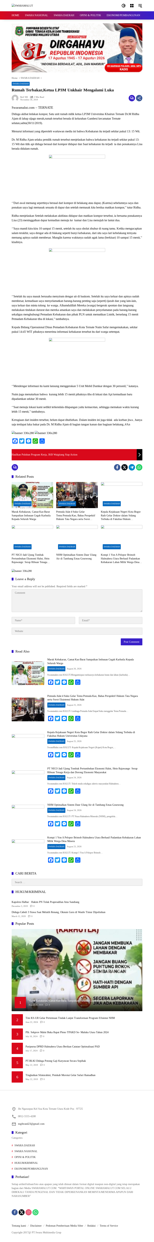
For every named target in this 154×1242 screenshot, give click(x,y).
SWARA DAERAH (21, 84)
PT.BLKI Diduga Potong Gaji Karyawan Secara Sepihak (56, 1060)
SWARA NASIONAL (26, 1151)
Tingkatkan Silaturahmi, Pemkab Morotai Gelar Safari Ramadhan (60, 1075)
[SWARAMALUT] (22, 5)
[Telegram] (132, 467)
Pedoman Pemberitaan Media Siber (64, 1225)
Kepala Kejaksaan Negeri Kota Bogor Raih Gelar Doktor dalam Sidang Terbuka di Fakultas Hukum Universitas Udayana (121, 515)
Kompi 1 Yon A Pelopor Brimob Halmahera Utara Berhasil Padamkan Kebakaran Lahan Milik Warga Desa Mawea (120, 558)
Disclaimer (36, 1225)
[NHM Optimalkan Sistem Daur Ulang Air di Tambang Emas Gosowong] (77, 538)
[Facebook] (117, 467)
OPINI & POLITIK (25, 1157)
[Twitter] (124, 467)
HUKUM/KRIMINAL (26, 1163)
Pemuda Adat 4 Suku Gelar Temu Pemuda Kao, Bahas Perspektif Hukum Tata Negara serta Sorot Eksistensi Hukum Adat (75, 515)
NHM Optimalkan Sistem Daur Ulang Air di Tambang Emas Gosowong (76, 556)
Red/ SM (24, 97)
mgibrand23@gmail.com (31, 1123)
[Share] (139, 98)
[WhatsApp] (139, 467)
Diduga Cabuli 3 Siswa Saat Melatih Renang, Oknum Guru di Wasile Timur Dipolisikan (58, 912)
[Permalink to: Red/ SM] (16, 98)
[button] (123, 5)
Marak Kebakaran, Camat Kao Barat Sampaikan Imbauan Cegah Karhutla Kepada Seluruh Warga (31, 515)
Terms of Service (109, 1225)
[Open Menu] (132, 5)
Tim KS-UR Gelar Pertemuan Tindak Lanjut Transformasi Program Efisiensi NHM (70, 1018)
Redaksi (91, 1225)
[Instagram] (29, 1212)
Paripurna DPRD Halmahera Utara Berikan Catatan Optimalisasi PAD (63, 1046)
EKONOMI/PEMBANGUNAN (31, 1168)
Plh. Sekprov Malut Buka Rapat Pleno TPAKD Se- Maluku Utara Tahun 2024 (67, 1032)
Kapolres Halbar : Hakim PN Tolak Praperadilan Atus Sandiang (45, 902)
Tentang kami (19, 1225)
